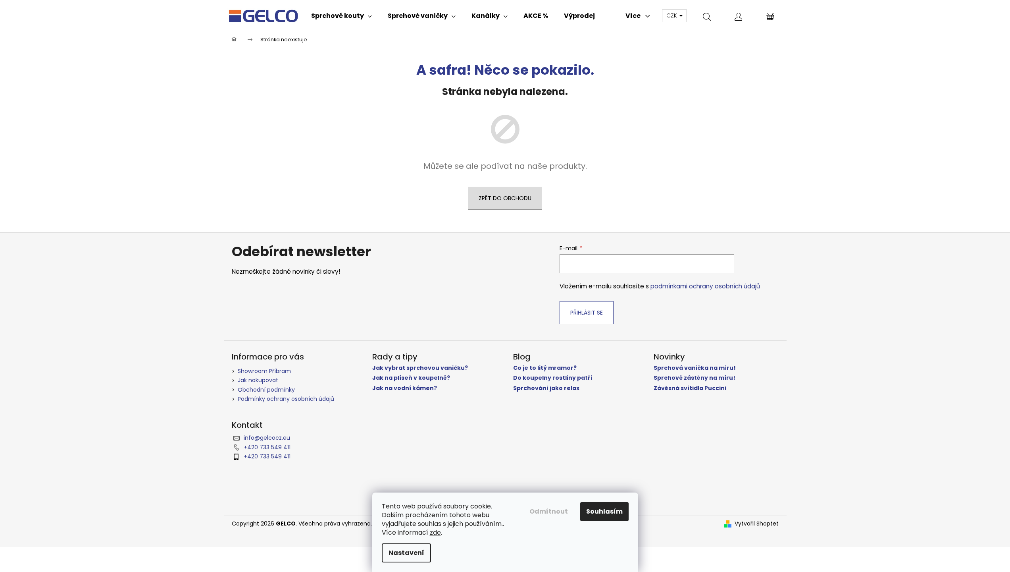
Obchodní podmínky (266, 390)
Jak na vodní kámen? (404, 388)
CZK (672, 15)
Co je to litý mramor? (545, 368)
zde (435, 532)
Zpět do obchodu (505, 198)
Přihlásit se (586, 313)
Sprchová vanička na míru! (695, 368)
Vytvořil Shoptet (757, 524)
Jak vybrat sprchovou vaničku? (420, 368)
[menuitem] (341, 16)
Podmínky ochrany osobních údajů (286, 399)
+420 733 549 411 (267, 447)
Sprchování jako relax (546, 388)
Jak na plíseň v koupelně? (411, 378)
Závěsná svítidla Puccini (690, 388)
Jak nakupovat (258, 380)
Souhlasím (604, 511)
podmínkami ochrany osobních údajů (705, 286)
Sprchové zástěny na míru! (694, 378)
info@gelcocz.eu (267, 438)
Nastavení (406, 552)
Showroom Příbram (264, 371)
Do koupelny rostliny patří (553, 378)
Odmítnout (548, 511)
